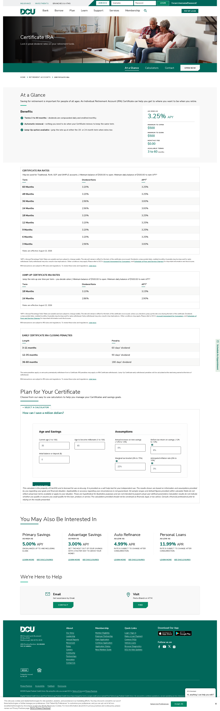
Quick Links (131, 628)
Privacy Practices (26, 686)
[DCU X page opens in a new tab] (170, 647)
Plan (72, 10)
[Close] (216, 704)
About (69, 628)
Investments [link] (42, 3)
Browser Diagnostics (133, 646)
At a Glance (132, 68)
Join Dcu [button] (103, 3)
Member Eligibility (102, 633)
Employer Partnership (104, 636)
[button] (146, 11)
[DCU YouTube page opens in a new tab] (165, 647)
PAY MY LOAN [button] (190, 11)
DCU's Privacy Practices (40, 708)
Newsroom (70, 643)
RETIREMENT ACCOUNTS (40, 77)
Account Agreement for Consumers (117, 261)
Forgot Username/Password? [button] (184, 3)
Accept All (179, 704)
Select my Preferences (159, 704)
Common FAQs (130, 639)
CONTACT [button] (63, 605)
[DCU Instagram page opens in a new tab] (175, 647)
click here (92, 266)
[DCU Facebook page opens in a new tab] (160, 647)
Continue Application (103, 643)
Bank (46, 10)
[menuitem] (26, 2)
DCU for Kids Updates (133, 649)
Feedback (51, 686)
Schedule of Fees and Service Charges (148, 261)
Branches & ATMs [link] (62, 3)
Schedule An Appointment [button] (218, 357)
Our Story (70, 633)
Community (70, 653)
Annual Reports (72, 639)
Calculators (152, 68)
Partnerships (71, 656)
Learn (84, 10)
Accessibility (39, 686)
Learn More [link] (28, 560)
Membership (132, 10)
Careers (69, 649)
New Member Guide (103, 649)
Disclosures (62, 686)
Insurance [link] (25, 3)
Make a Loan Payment (133, 636)
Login (163, 3)
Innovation (70, 659)
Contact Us (70, 663)
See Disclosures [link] (45, 560)
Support (98, 10)
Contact (169, 68)
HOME (22, 77)
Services (114, 10)
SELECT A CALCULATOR (37, 407)
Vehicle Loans (130, 643)
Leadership (70, 636)
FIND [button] (140, 605)
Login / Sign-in (130, 633)
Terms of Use (77, 691)
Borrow (59, 10)
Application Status (102, 646)
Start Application (102, 639)
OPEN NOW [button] (190, 68)
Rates (68, 646)
